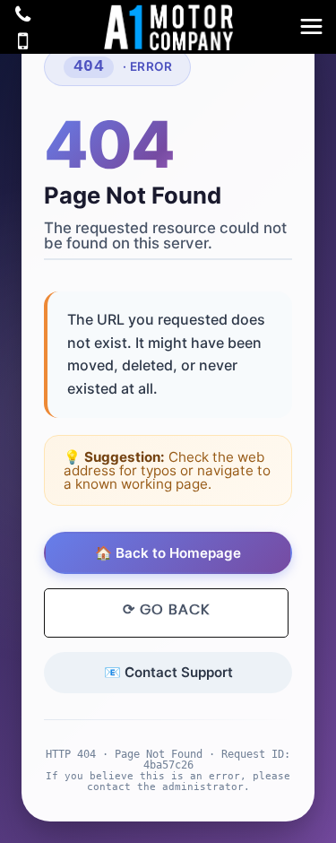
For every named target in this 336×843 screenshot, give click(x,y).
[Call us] (23, 17)
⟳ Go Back (166, 610)
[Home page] (168, 27)
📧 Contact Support (168, 672)
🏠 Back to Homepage (168, 552)
